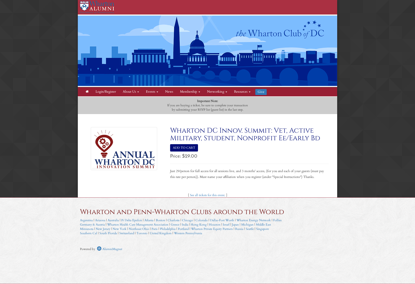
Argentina (86, 220)
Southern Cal (88, 233)
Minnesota (86, 229)
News (169, 91)
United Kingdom (161, 233)
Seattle (250, 229)
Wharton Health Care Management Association (137, 225)
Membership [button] (189, 91)
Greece (175, 225)
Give (261, 92)
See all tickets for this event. (207, 195)
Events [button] (151, 91)
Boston (160, 220)
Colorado (201, 220)
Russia (239, 229)
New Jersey (103, 229)
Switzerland (126, 233)
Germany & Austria (92, 225)
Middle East (263, 225)
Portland (183, 229)
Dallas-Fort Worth (222, 220)
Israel (226, 225)
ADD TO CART (184, 148)
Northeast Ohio (139, 229)
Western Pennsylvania (188, 233)
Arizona (100, 220)
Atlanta (148, 220)
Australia (113, 220)
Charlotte (174, 220)
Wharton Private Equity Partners (212, 229)
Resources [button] (241, 91)
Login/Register (106, 91)
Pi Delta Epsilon (131, 220)
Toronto (141, 233)
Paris (155, 229)
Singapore (262, 229)
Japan (235, 225)
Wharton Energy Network (253, 220)
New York (119, 229)
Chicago (187, 220)
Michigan (247, 225)
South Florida (108, 233)
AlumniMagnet (112, 249)
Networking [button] (216, 91)
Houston (214, 225)
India (185, 225)
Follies (277, 220)
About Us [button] (130, 91)
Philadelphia (168, 229)
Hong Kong (199, 225)
